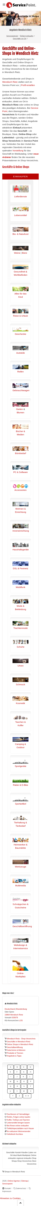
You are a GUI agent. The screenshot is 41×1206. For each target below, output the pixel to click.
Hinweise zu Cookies (10, 1198)
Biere (24, 253)
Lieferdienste (20, 196)
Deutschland (10, 1009)
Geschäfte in (12, 1042)
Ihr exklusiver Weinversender (18, 1131)
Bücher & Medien (20, 433)
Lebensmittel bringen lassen (18, 1123)
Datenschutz (21, 1188)
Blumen (20, 412)
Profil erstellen (28, 85)
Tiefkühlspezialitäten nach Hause (20, 1128)
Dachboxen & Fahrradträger (18, 1114)
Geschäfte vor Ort (19, 39)
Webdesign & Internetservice (20, 947)
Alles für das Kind (20, 295)
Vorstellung (17, 150)
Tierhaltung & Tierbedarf (20, 824)
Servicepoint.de (12, 36)
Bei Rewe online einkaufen (18, 1126)
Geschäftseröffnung (15, 1047)
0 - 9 (27, 1096)
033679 (15, 1017)
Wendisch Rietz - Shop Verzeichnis (21, 1039)
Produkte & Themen (15, 1053)
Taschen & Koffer (20, 723)
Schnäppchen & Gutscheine (20, 906)
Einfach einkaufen (26, 36)
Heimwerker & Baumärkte (20, 846)
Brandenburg (21, 1009)
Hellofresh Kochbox (15, 1134)
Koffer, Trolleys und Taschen (18, 1120)
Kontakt (8, 1188)
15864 (7, 1015)
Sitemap (24, 1181)
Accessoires (20, 490)
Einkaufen (20, 176)
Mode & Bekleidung (20, 607)
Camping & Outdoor (20, 746)
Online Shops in (13, 1044)
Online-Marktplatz (20, 975)
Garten (19, 409)
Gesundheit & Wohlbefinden (20, 273)
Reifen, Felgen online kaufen (18, 1117)
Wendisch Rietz (10, 82)
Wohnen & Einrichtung (20, 510)
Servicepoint (7, 1184)
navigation (3, 4)
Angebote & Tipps (14, 1056)
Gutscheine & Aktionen (16, 1050)
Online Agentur (14, 1181)
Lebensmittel (20, 215)
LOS (21, 1020)
